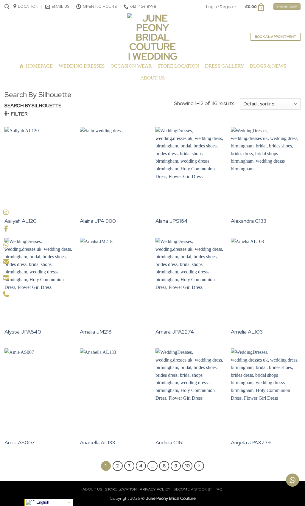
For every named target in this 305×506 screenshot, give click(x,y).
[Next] (199, 466)
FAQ (218, 489)
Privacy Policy (155, 489)
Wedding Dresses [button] (82, 66)
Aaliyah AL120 (20, 220)
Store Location (178, 66)
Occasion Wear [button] (131, 66)
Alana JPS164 (171, 220)
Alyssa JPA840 (22, 331)
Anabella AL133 (97, 442)
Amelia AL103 (247, 331)
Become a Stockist (192, 489)
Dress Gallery (224, 66)
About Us (152, 78)
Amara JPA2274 (174, 331)
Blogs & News (268, 66)
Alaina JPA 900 (98, 220)
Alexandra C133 (248, 220)
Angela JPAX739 (251, 442)
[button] (6, 6)
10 (187, 466)
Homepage (39, 66)
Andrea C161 (169, 442)
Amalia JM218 (96, 331)
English (42, 502)
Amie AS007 (19, 442)
